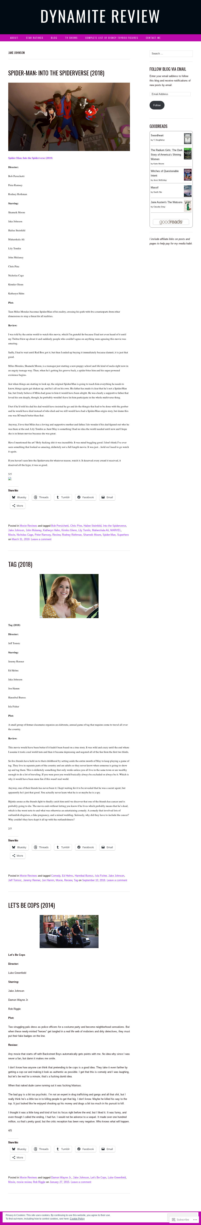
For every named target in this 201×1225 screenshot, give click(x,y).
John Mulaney (33, 530)
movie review (24, 1182)
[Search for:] (190, 37)
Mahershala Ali (100, 530)
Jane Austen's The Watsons (167, 202)
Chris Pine (76, 525)
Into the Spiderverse (114, 525)
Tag (76, 880)
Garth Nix (157, 192)
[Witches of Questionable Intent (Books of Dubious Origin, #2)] (188, 174)
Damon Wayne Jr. (61, 1177)
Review (56, 534)
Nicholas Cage (25, 534)
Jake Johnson (16, 530)
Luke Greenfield (117, 1177)
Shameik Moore (92, 534)
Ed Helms (67, 875)
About (14, 37)
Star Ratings (34, 37)
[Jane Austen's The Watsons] (188, 205)
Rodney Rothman (72, 534)
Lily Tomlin (84, 530)
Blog (54, 37)
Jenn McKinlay (160, 180)
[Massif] (188, 191)
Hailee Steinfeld (92, 525)
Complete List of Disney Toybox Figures (111, 37)
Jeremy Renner (31, 880)
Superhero (123, 534)
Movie (11, 534)
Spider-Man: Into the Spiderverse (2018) (30, 158)
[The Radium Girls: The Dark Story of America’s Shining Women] (188, 153)
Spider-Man (109, 534)
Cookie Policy (77, 1218)
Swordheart (157, 135)
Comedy (55, 875)
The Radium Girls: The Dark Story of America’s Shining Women (167, 155)
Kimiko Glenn (69, 530)
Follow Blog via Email (168, 69)
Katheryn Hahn (51, 530)
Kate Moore (158, 164)
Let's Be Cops (98, 1177)
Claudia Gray (159, 207)
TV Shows (71, 37)
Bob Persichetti (60, 525)
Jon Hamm (48, 880)
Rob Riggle (39, 1182)
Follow (157, 105)
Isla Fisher (101, 875)
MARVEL (115, 530)
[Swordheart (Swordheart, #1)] (188, 138)
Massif (154, 187)
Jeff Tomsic (15, 880)
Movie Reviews (28, 525)
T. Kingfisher (159, 140)
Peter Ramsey (43, 534)
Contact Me (153, 37)
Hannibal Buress (84, 875)
